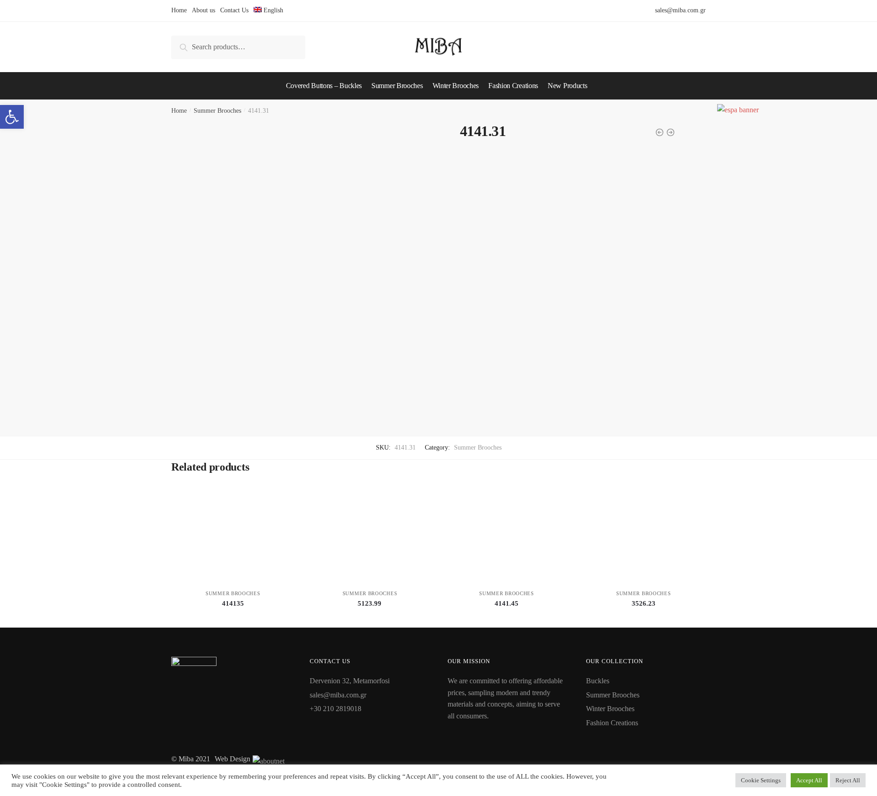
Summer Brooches (217, 110)
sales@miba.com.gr (680, 10)
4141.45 (506, 603)
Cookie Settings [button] (761, 780)
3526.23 (643, 603)
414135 (233, 603)
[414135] (233, 536)
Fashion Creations (612, 723)
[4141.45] (506, 536)
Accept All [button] (809, 780)
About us (203, 10)
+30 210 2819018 (335, 708)
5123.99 (369, 603)
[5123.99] (370, 536)
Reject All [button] (847, 780)
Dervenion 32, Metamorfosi (350, 681)
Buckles (597, 681)
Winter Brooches (610, 708)
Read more (233, 616)
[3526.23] (643, 536)
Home (179, 10)
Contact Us (234, 10)
